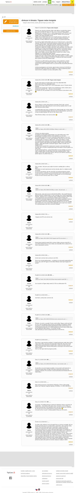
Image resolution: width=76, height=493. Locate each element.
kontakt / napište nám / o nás (28, 470)
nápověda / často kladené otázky (29, 476)
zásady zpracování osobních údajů (64, 473)
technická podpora (25, 473)
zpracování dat (59, 478)
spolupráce (44, 478)
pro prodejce (45, 470)
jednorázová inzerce (47, 473)
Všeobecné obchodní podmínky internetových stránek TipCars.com (64, 481)
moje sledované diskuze (39, 4)
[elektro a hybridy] (49, 2)
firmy (53, 1)
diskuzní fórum (66, 1)
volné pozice (59, 484)
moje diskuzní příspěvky (52, 4)
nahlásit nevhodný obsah (62, 470)
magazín (58, 1)
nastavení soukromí (61, 476)
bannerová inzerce (46, 476)
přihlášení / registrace (68, 4)
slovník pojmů (45, 481)
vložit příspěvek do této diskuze (13, 21)
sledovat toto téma (10, 31)
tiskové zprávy (45, 483)
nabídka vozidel (37, 1)
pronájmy (45, 1)
